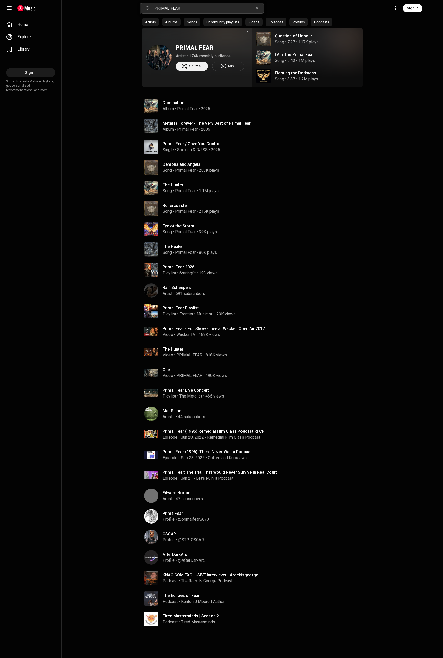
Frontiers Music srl (196, 314)
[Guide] (9, 8)
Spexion (184, 149)
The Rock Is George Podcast (207, 580)
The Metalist (190, 396)
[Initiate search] (148, 8)
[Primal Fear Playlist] (254, 311)
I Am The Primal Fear (294, 54)
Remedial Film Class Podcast (233, 437)
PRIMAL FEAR (195, 47)
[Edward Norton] (254, 496)
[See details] (247, 32)
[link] (30, 24)
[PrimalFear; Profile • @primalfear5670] (254, 516)
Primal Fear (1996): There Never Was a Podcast (207, 451)
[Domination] (254, 105)
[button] (263, 39)
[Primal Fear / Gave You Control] (254, 147)
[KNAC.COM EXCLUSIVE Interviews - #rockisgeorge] (254, 578)
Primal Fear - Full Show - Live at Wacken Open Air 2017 (214, 328)
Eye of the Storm (178, 226)
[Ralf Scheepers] (254, 290)
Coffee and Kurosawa (227, 457)
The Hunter (173, 184)
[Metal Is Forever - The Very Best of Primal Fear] (254, 126)
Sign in (412, 8)
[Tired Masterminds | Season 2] (254, 619)
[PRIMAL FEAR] (159, 57)
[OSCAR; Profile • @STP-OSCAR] (254, 537)
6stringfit (187, 272)
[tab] (150, 22)
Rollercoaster (175, 205)
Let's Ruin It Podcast (214, 478)
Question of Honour (293, 36)
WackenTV (185, 334)
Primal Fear (187, 108)
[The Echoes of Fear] (254, 598)
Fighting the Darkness (295, 73)
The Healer (173, 246)
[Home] (26, 8)
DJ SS (202, 149)
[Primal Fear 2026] (254, 270)
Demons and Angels (181, 164)
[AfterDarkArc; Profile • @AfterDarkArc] (254, 557)
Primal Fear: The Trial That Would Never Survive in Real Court (220, 472)
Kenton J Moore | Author (203, 601)
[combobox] (209, 8)
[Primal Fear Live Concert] (254, 393)
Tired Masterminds (198, 622)
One (166, 369)
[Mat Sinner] (254, 413)
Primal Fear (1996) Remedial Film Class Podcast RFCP (214, 431)
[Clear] (257, 8)
